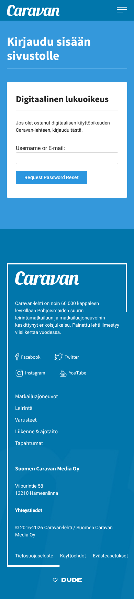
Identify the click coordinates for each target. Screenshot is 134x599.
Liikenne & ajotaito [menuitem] (36, 431)
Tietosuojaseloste (34, 556)
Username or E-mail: (40, 148)
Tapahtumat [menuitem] (29, 443)
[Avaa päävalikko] (122, 10)
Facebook (30, 357)
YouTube (77, 373)
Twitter (72, 357)
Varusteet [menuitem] (26, 419)
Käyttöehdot (73, 556)
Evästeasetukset (110, 556)
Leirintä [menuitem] (24, 408)
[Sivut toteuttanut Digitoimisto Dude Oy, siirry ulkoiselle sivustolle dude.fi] (67, 581)
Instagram (35, 373)
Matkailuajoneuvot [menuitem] (36, 396)
